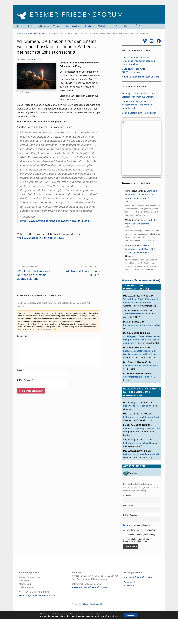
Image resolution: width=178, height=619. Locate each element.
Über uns (128, 26)
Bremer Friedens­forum (77, 14)
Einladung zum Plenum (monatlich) (141, 530)
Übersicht (20, 26)
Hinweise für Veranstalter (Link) (141, 280)
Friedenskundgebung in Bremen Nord (141, 428)
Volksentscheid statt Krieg (136, 376)
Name (20, 370)
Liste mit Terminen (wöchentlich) (140, 535)
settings (113, 616)
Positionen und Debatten (38, 26)
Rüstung (56, 26)
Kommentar (23, 336)
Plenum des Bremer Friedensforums (140, 365)
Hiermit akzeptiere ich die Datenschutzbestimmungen (136, 540)
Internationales (72, 26)
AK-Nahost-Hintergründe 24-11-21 (83, 271)
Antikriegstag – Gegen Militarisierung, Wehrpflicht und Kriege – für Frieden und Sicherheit (141, 339)
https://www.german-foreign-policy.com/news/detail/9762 (55, 220)
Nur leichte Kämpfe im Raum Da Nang (140, 76)
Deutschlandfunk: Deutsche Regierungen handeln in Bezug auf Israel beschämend (138, 60)
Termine (88, 26)
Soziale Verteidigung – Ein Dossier (139, 112)
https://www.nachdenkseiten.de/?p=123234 (41, 237)
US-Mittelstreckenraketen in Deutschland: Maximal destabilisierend (36, 273)
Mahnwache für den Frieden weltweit (141, 417)
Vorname (127, 496)
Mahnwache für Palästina (135, 405)
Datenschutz (130, 582)
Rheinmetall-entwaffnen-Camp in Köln (142, 325)
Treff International (132, 313)
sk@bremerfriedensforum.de (138, 577)
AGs (116, 26)
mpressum (129, 585)
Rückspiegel (103, 26)
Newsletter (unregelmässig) (138, 525)
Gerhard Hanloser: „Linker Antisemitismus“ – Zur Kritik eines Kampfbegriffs (138, 104)
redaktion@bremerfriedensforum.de (37, 595)
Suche (141, 26)
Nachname (128, 505)
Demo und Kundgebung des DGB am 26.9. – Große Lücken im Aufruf (141, 194)
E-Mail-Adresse (25, 380)
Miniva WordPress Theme (94, 604)
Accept (130, 615)
